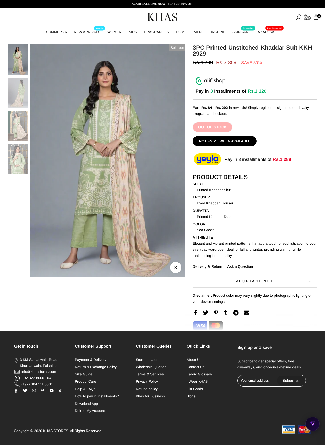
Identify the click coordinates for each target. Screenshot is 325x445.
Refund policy (147, 389)
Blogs (191, 396)
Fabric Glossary (199, 374)
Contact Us (195, 367)
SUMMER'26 (56, 32)
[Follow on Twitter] (25, 391)
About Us (194, 360)
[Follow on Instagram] (34, 391)
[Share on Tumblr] (225, 312)
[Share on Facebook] (195, 312)
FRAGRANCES (156, 32)
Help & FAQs (85, 389)
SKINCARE (243, 31)
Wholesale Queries (151, 367)
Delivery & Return (207, 266)
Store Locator (147, 360)
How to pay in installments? (97, 396)
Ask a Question (240, 266)
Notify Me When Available (224, 141)
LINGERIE (217, 32)
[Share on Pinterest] (216, 312)
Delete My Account (90, 411)
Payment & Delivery (90, 360)
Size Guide (83, 374)
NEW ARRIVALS (88, 31)
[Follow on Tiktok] (60, 391)
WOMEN (114, 32)
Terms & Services (150, 374)
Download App (86, 404)
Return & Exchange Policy (96, 367)
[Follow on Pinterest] (42, 391)
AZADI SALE (270, 31)
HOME (181, 32)
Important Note (255, 281)
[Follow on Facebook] (16, 391)
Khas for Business (150, 396)
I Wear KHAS (197, 381)
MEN (198, 32)
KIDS (132, 32)
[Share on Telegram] (236, 313)
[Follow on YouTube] (52, 391)
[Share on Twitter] (205, 312)
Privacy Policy (147, 381)
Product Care (85, 381)
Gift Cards (195, 389)
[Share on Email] (246, 313)
